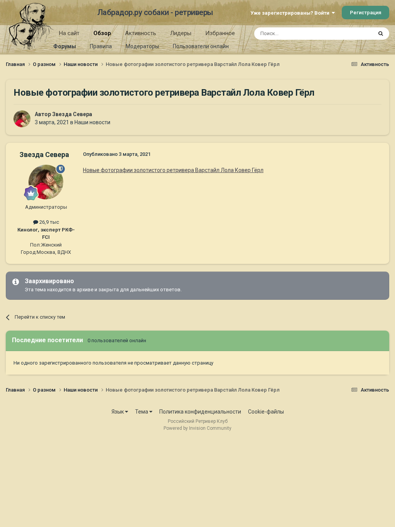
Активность (140, 33)
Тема (142, 412)
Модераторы (142, 46)
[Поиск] (380, 33)
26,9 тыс (48, 222)
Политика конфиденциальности (200, 412)
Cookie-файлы (266, 412)
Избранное (220, 33)
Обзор (102, 33)
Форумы (64, 46)
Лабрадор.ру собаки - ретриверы (155, 12)
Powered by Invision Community (197, 428)
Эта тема (352, 33)
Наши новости (92, 122)
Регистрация (365, 12)
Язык (118, 412)
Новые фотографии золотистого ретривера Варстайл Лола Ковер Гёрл (173, 170)
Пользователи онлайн (201, 46)
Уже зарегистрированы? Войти (291, 13)
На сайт (69, 33)
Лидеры (180, 33)
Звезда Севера (72, 114)
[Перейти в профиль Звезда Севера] (22, 118)
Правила (101, 46)
